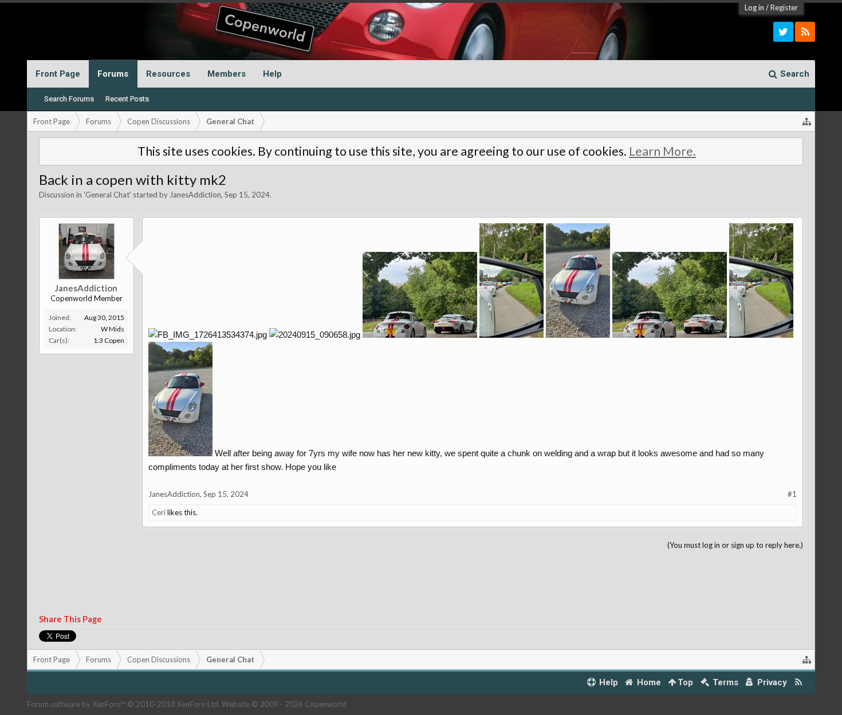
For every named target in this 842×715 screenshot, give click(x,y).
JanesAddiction (195, 194)
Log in (754, 7)
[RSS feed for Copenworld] (798, 682)
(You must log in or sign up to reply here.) (735, 545)
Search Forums (69, 98)
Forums (112, 74)
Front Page (58, 74)
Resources (168, 74)
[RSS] (805, 32)
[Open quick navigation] (807, 121)
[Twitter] (783, 32)
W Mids (112, 329)
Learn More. (662, 151)
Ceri (159, 512)
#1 (792, 494)
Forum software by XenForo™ (123, 704)
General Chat (107, 194)
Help (272, 74)
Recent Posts (127, 98)
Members (226, 74)
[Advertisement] (421, 583)
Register (784, 7)
